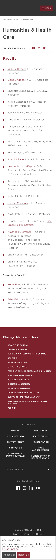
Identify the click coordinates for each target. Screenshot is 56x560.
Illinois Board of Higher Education (40, 457)
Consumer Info (15, 436)
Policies (12, 408)
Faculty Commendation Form (24, 393)
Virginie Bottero (16, 69)
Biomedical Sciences (19, 384)
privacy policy (10, 548)
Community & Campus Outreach (15, 455)
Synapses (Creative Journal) (24, 397)
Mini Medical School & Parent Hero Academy (27, 402)
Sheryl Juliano (15, 159)
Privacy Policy (15, 442)
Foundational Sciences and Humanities (29, 371)
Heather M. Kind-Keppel (21, 166)
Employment (40, 430)
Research (13, 358)
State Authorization (40, 449)
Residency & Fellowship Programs (27, 354)
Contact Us (15, 448)
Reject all (23, 554)
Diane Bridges (15, 79)
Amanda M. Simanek (19, 231)
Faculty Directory (18, 362)
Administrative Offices (21, 375)
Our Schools (14, 469)
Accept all (9, 554)
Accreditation (41, 442)
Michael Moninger (17, 203)
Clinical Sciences (17, 367)
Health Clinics (40, 436)
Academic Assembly (18, 380)
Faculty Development (20, 388)
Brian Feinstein (16, 299)
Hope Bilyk (13, 284)
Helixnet (15, 430)
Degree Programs (17, 349)
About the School (18, 345)
